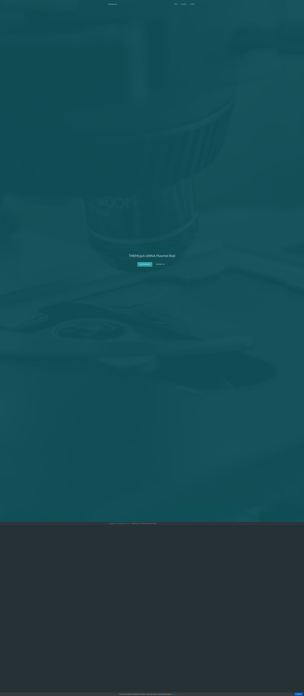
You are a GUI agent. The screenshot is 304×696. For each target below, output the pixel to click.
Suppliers (184, 4)
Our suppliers (145, 264)
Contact (192, 4)
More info (174, 694)
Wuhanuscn (112, 4)
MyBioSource (123, 523)
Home (176, 4)
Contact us (160, 264)
